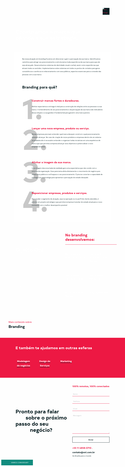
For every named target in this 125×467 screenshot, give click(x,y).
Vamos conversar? (20, 462)
